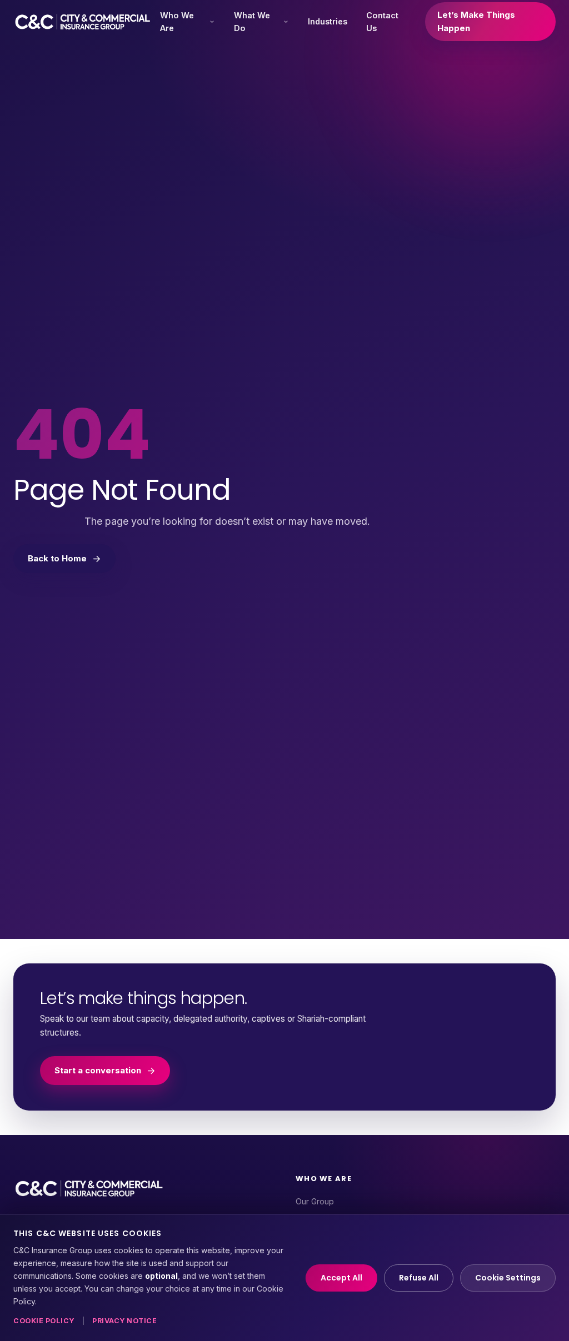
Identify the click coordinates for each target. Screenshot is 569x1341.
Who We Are (177, 22)
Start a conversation (97, 1070)
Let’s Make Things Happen (476, 21)
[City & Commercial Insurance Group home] (82, 21)
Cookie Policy (43, 1321)
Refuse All (418, 1277)
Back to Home (57, 558)
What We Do (252, 22)
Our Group (315, 1201)
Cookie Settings (508, 1277)
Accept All (341, 1277)
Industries (327, 21)
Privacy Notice (124, 1321)
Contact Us (382, 22)
